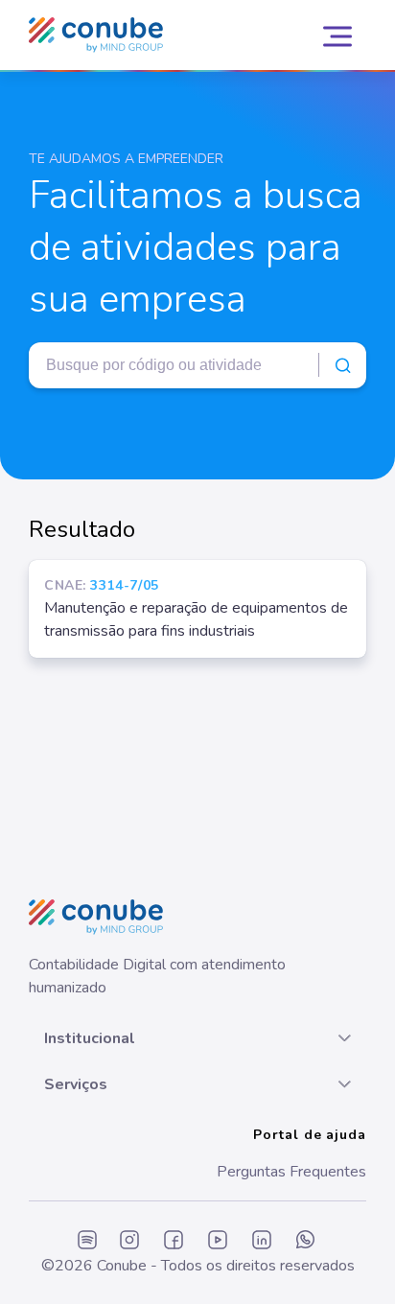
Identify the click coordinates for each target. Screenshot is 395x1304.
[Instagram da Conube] (129, 1241)
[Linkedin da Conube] (261, 1241)
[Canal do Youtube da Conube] (217, 1241)
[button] (197, 1038)
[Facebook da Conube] (173, 1241)
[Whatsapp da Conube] (305, 1241)
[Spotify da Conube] (87, 1241)
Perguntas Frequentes (291, 1171)
